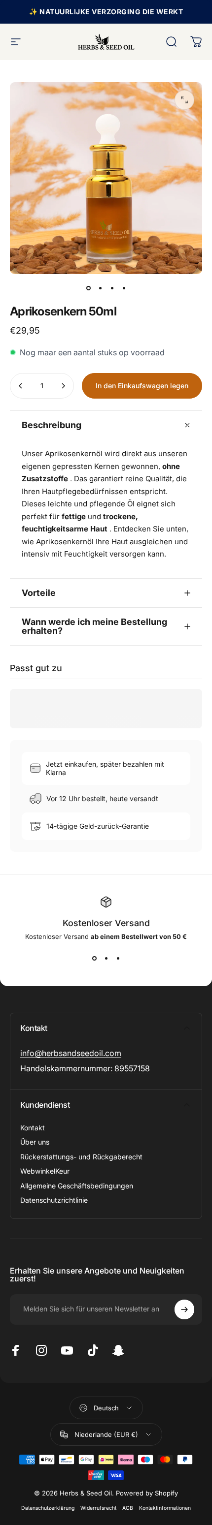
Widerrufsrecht (98, 1508)
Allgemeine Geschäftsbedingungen (76, 1186)
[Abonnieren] (184, 1309)
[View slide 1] (94, 958)
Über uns (34, 1142)
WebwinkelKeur (45, 1171)
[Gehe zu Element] (88, 288)
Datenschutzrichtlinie (54, 1200)
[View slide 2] (106, 958)
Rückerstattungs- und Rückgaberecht (81, 1156)
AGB (127, 1508)
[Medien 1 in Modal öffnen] (184, 100)
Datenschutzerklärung (47, 1508)
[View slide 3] (118, 958)
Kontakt (32, 1127)
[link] (70, 1053)
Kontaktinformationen (165, 1508)
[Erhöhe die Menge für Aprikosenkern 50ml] (63, 385)
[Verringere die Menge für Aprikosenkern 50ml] (20, 385)
